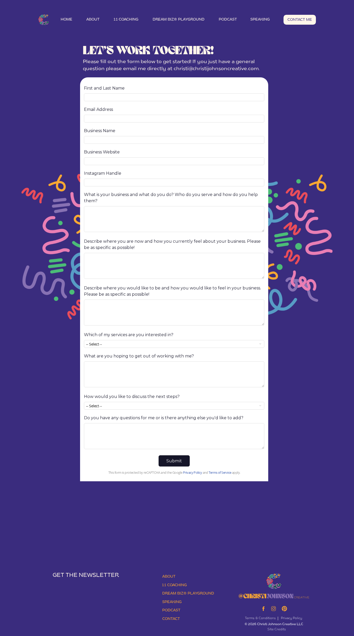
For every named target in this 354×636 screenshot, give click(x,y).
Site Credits (276, 629)
